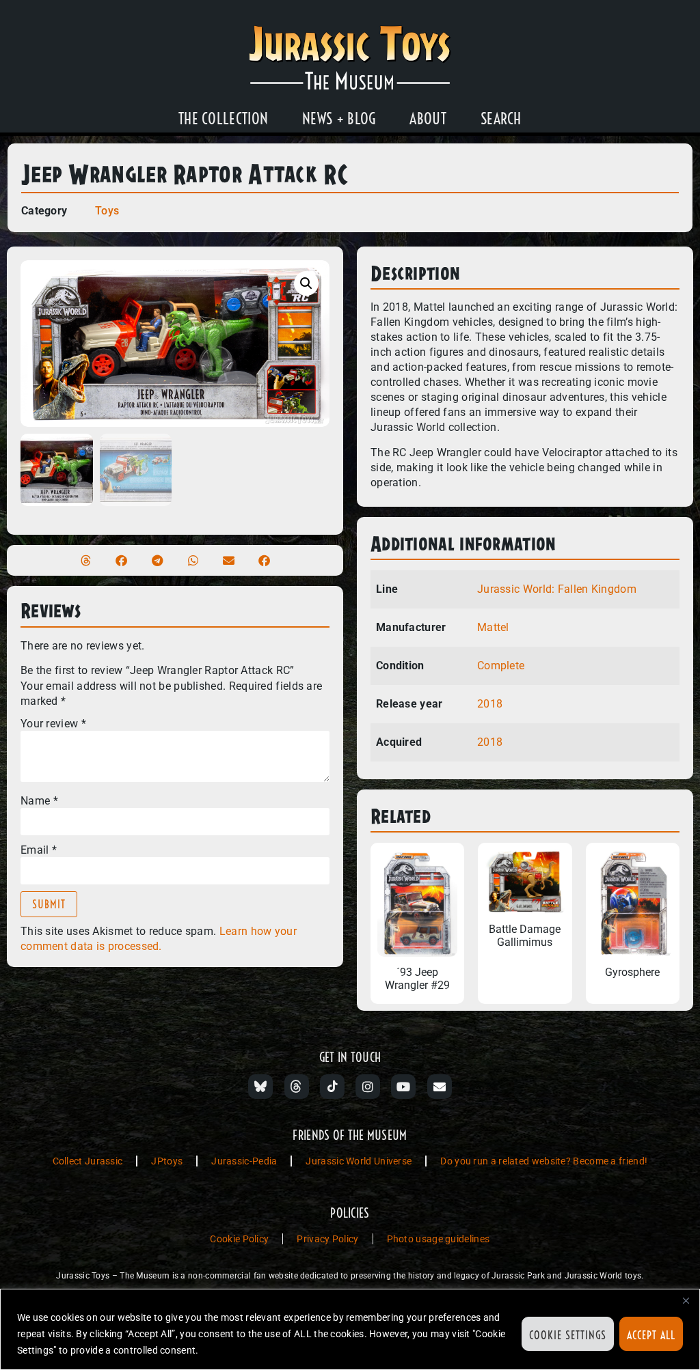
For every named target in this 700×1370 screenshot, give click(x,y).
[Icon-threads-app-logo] (296, 1086)
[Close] (685, 1300)
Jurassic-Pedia (244, 1161)
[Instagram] (367, 1086)
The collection (223, 119)
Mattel (493, 627)
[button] (306, 283)
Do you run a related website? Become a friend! (543, 1161)
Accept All (651, 1335)
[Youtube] (403, 1086)
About (427, 119)
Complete (500, 665)
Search (501, 119)
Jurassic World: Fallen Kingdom (556, 589)
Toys (107, 210)
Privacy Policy (327, 1238)
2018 (489, 703)
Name (39, 801)
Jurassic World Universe (359, 1161)
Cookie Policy (239, 1238)
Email (39, 850)
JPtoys (167, 1161)
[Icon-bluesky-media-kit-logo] (260, 1086)
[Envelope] (439, 1086)
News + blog (338, 119)
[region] (350, 1329)
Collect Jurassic (88, 1161)
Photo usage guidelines (438, 1238)
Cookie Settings (567, 1335)
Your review (53, 723)
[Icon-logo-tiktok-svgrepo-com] (332, 1086)
